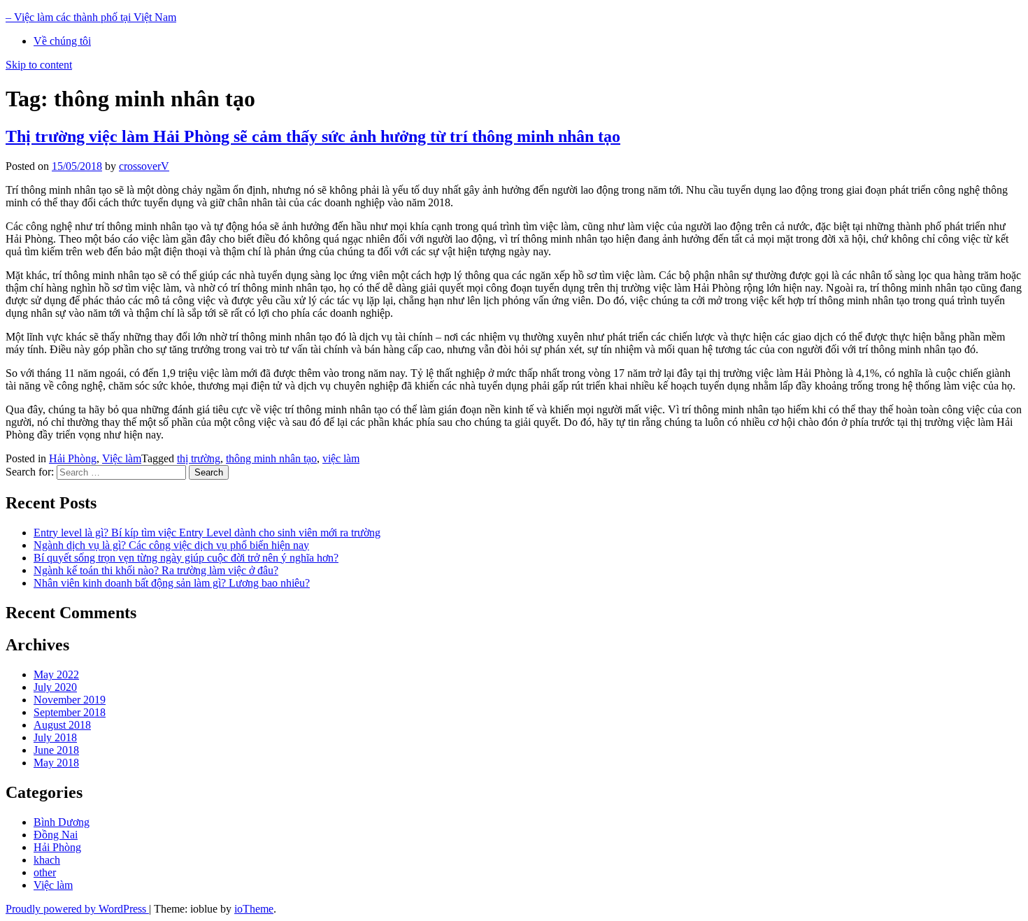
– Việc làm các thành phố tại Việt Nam (91, 17)
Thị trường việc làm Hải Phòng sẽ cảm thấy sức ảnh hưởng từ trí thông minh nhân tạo (313, 136)
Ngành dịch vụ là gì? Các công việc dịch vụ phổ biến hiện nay (171, 545)
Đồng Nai (56, 835)
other (45, 872)
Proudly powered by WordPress (77, 909)
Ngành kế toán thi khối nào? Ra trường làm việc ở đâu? (156, 570)
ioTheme (253, 909)
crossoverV (144, 166)
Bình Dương (62, 822)
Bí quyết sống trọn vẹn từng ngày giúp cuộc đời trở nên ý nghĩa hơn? (186, 558)
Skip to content (39, 65)
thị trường (198, 458)
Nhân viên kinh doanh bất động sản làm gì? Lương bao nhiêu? (172, 583)
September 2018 (70, 712)
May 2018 (56, 763)
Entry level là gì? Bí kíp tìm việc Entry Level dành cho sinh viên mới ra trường (207, 532)
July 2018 (55, 737)
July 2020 (55, 687)
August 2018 (62, 725)
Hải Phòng (73, 458)
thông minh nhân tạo (271, 458)
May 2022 (56, 674)
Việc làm (121, 458)
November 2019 (70, 700)
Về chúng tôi (62, 41)
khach (47, 860)
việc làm (340, 458)
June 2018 (56, 750)
